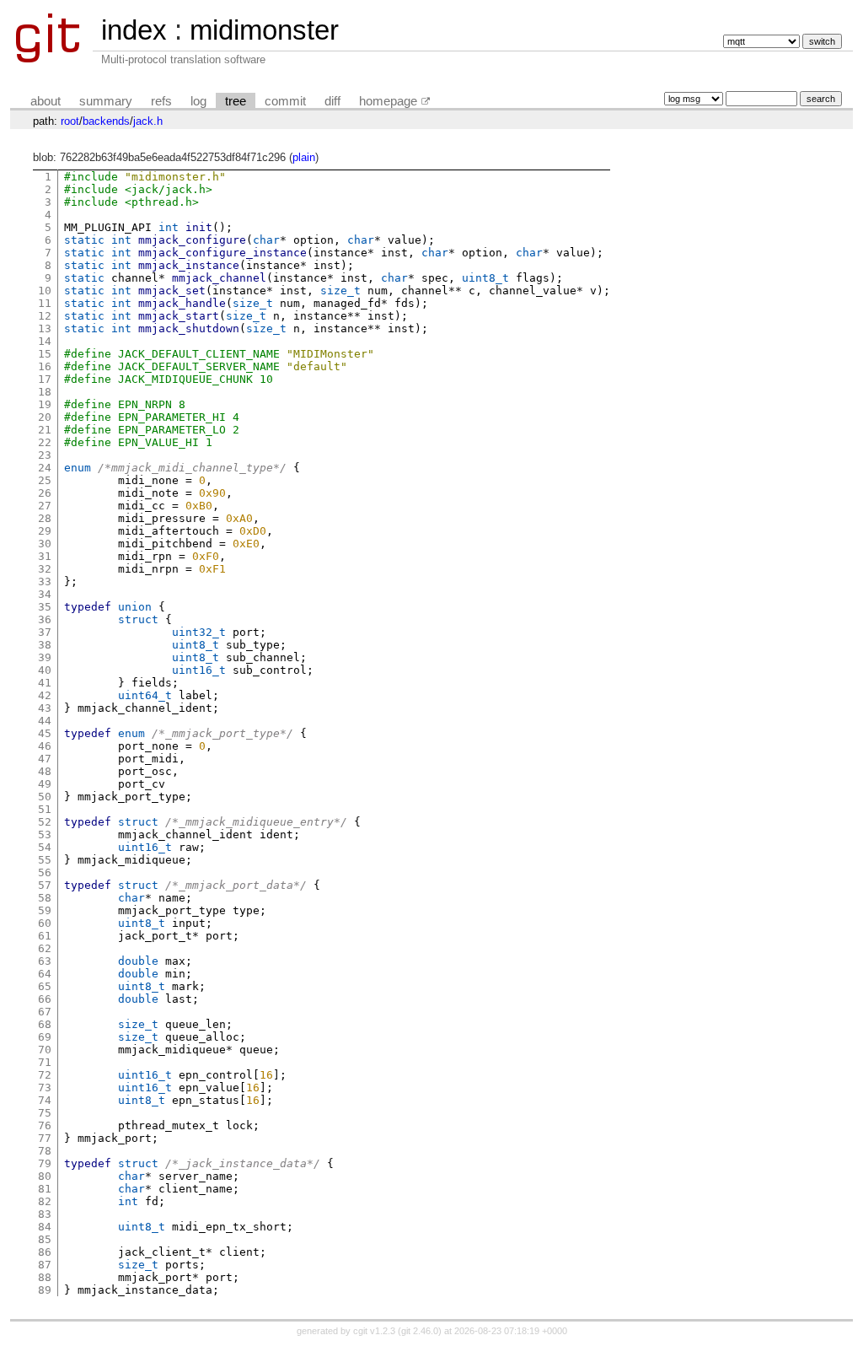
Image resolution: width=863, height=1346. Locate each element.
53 (44, 834)
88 (44, 1277)
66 (44, 999)
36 (44, 619)
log (198, 101)
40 (44, 670)
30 (44, 543)
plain (303, 157)
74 (44, 1100)
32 (44, 569)
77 (44, 1138)
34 (44, 594)
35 (44, 606)
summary (105, 101)
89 (44, 1290)
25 (44, 480)
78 (44, 1150)
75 (44, 1112)
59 (44, 910)
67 (44, 1011)
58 (44, 897)
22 (44, 442)
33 (44, 581)
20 (44, 417)
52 (44, 822)
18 (44, 391)
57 (44, 885)
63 (44, 961)
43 (44, 708)
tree (235, 101)
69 (44, 1037)
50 (44, 796)
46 (44, 746)
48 (44, 771)
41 (44, 682)
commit (285, 101)
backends (106, 121)
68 (44, 1024)
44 (44, 720)
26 (44, 493)
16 (44, 366)
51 (44, 809)
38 (44, 644)
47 (44, 758)
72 (44, 1075)
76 (44, 1125)
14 (44, 341)
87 (44, 1264)
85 (44, 1239)
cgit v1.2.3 (374, 1331)
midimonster (264, 30)
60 (44, 923)
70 (44, 1049)
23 (44, 455)
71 (44, 1062)
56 (44, 872)
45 (44, 733)
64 (44, 973)
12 (44, 316)
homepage (388, 101)
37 (44, 632)
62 (44, 948)
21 (44, 429)
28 (44, 518)
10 (44, 290)
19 (44, 404)
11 (44, 303)
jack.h (148, 121)
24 (44, 467)
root (70, 121)
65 (44, 986)
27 (44, 505)
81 (44, 1188)
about (45, 101)
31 (44, 556)
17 (44, 379)
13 (44, 328)
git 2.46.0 (419, 1331)
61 (44, 935)
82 (44, 1201)
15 (44, 353)
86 (44, 1252)
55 (44, 859)
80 (44, 1176)
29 (44, 531)
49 (44, 784)
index (134, 30)
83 (44, 1214)
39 (44, 657)
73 (44, 1087)
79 (44, 1163)
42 (44, 695)
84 (44, 1226)
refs (161, 101)
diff (332, 101)
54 (44, 847)
